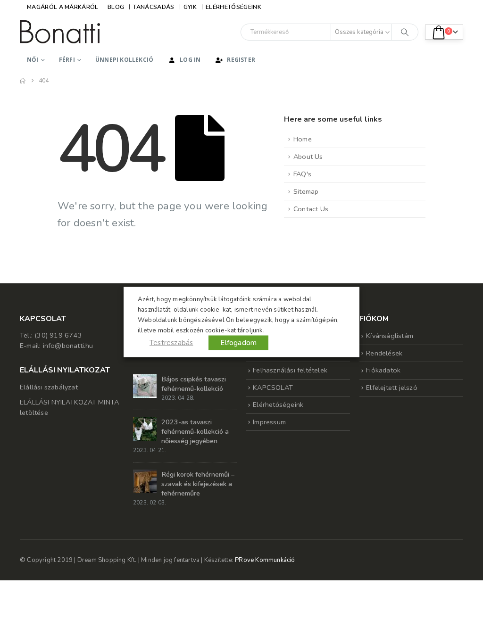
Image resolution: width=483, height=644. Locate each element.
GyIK (190, 7)
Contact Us (310, 209)
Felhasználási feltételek (290, 370)
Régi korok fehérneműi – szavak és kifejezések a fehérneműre (197, 484)
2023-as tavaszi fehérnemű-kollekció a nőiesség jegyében (195, 431)
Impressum (269, 422)
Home (302, 139)
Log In (190, 60)
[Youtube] (440, 7)
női (33, 60)
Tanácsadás (153, 7)
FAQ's (302, 174)
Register (241, 60)
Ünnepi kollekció (124, 60)
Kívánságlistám (389, 335)
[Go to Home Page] (22, 80)
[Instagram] (456, 7)
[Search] (404, 32)
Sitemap (305, 191)
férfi (67, 60)
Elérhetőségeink (233, 7)
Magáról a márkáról (63, 7)
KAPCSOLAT (273, 387)
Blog (116, 7)
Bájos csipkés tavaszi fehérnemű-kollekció (193, 383)
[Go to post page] (145, 385)
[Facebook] (425, 7)
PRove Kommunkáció (265, 560)
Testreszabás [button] (171, 342)
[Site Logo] (60, 32)
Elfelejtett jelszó (391, 387)
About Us (308, 156)
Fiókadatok (383, 370)
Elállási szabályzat (49, 387)
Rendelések (384, 353)
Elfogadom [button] (238, 342)
